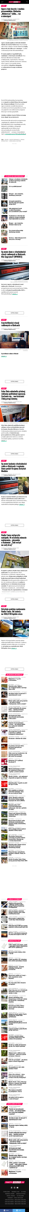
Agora (7, 139)
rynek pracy (5, 141)
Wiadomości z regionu (9, 1193)
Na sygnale (23, 1191)
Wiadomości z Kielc (15, 1191)
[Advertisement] (14, 85)
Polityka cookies (20, 1195)
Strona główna (6, 1191)
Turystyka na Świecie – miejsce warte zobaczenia (15, 1204)
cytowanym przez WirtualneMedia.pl (15, 134)
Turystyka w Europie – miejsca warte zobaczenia (15, 1201)
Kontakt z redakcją (11, 1195)
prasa (22, 139)
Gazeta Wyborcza (15, 139)
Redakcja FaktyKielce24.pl (9, 20)
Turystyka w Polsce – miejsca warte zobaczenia (15, 1199)
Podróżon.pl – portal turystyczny (15, 1197)
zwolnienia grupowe (15, 141)
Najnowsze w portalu (20, 1193)
